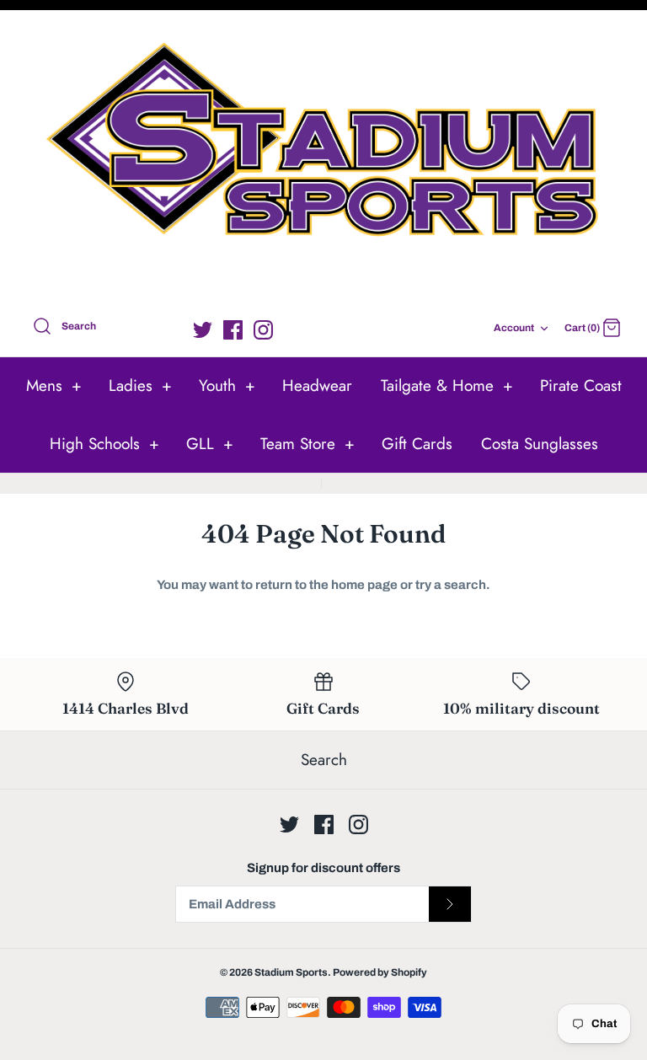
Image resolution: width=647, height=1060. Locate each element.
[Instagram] (263, 330)
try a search (450, 585)
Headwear (317, 385)
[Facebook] (233, 330)
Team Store (307, 443)
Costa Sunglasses (539, 443)
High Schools (104, 443)
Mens (54, 385)
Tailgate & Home (447, 385)
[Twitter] (202, 330)
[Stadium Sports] (323, 160)
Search (324, 759)
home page (364, 585)
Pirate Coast (581, 385)
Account (514, 328)
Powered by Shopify (380, 972)
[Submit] (450, 904)
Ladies (140, 385)
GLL (209, 443)
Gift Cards (417, 443)
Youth (227, 385)
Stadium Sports (291, 972)
